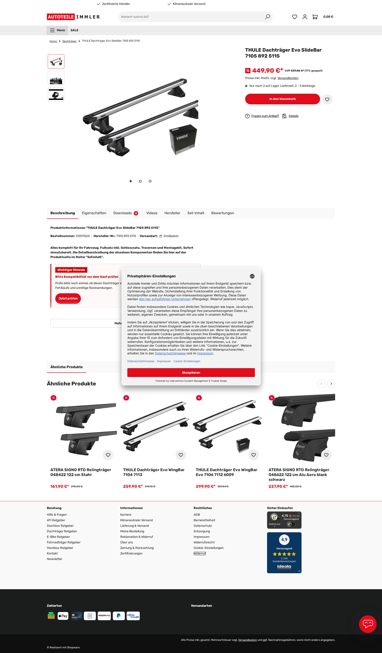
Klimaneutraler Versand (189, 4)
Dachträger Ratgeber (62, 531)
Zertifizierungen (131, 553)
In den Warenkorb (282, 99)
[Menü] (299, 514)
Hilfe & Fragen (57, 515)
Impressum (201, 537)
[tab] (131, 181)
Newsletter (54, 559)
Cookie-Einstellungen (208, 548)
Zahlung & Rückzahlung (137, 548)
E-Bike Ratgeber (58, 537)
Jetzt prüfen (68, 298)
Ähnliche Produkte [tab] (66, 367)
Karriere (125, 515)
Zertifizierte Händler (116, 4)
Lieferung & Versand (134, 526)
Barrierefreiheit (204, 520)
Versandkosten (287, 78)
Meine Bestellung (132, 531)
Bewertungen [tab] (222, 213)
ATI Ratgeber (56, 520)
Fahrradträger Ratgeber (63, 542)
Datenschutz (203, 526)
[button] (56, 62)
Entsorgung (202, 531)
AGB (197, 515)
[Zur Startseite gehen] (74, 17)
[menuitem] (57, 30)
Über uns (126, 542)
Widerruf (200, 553)
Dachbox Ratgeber (60, 526)
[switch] (291, 524)
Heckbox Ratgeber (60, 548)
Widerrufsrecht (204, 542)
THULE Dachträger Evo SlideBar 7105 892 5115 (111, 40)
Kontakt (52, 553)
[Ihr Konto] (305, 17)
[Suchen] (267, 17)
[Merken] (327, 99)
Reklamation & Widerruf (136, 537)
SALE (74, 30)
